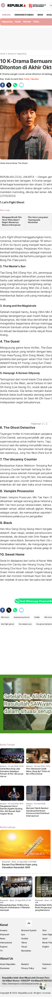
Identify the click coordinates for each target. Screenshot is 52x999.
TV (1, 950)
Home (2, 53)
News (2, 938)
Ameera (11, 53)
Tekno (36, 21)
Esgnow (4, 946)
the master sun (25, 624)
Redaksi (25, 964)
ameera (6, 14)
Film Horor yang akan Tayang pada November (38, 219)
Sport (44, 938)
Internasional (6, 942)
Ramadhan (26, 950)
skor (40, 14)
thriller (37, 617)
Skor (44, 930)
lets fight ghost (7, 624)
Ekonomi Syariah (24, 14)
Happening (7, 21)
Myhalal (27, 21)
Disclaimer (5, 968)
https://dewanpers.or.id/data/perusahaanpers (23, 983)
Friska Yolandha (31, 79)
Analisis (24, 938)
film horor (5, 617)
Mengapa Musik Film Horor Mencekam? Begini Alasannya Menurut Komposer (12, 221)
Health (18, 21)
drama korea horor (22, 617)
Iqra (23, 934)
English (45, 946)
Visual (24, 946)
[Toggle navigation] (3, 5)
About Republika (7, 964)
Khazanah (4, 934)
